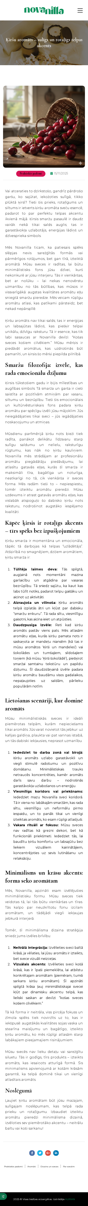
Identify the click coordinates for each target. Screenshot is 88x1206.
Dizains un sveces (49, 1166)
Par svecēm (69, 1166)
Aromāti (31, 1166)
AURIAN (70, 1199)
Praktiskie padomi (31, 173)
